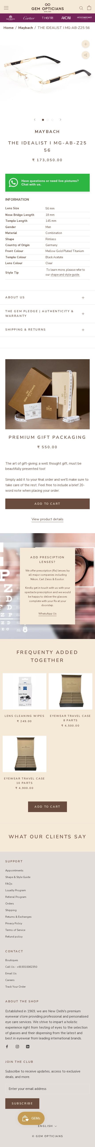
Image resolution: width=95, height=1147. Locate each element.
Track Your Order (15, 986)
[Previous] (34, 120)
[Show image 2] (48, 120)
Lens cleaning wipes (25, 716)
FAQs (8, 883)
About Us (15, 297)
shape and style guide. (65, 275)
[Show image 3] (52, 120)
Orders (9, 903)
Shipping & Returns (25, 330)
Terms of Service (15, 930)
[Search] (81, 8)
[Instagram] (17, 1046)
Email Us (11, 973)
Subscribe (22, 1104)
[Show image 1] (43, 120)
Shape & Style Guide (17, 877)
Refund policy (14, 936)
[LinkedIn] (27, 1046)
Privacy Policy (13, 923)
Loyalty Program (15, 890)
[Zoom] (85, 44)
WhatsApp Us (47, 613)
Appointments (14, 870)
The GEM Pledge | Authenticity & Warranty (39, 313)
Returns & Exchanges (18, 917)
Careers (10, 980)
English (45, 1126)
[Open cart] (89, 8)
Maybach (26, 27)
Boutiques (11, 960)
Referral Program (15, 897)
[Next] (60, 120)
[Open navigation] (6, 7)
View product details (47, 519)
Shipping (11, 910)
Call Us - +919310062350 (21, 967)
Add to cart (47, 807)
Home (9, 27)
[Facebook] (7, 1046)
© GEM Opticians (47, 1136)
